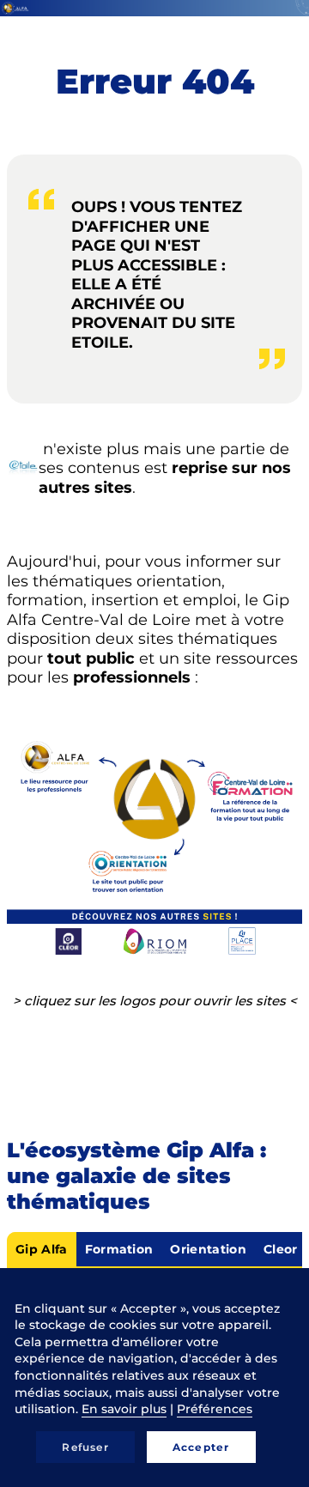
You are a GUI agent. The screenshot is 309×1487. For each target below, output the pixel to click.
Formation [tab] (119, 1249)
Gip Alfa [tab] (41, 1249)
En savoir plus (124, 1409)
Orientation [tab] (208, 1249)
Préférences (214, 1409)
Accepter (201, 1447)
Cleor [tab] (281, 1249)
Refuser (85, 1447)
